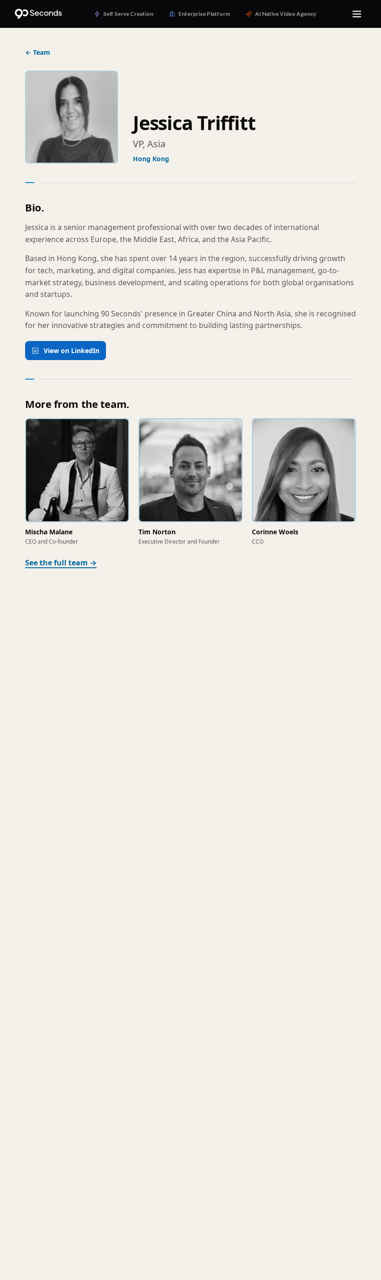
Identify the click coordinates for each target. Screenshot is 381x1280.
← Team (37, 52)
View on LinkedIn (71, 350)
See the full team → (61, 563)
